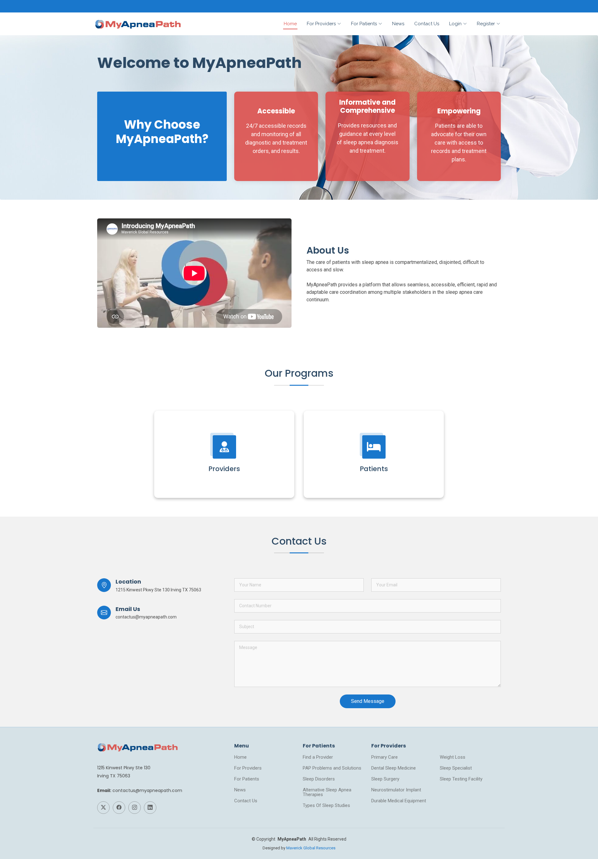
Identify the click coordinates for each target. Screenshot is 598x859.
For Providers (248, 768)
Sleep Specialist (456, 768)
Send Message (367, 701)
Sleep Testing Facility (461, 779)
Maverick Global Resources (310, 848)
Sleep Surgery (385, 779)
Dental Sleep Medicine (393, 768)
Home (290, 23)
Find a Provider (318, 757)
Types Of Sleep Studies (326, 805)
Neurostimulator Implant (396, 790)
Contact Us (426, 23)
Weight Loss (452, 757)
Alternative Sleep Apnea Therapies (327, 792)
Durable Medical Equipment (398, 801)
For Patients (246, 779)
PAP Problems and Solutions (332, 768)
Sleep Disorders (319, 779)
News (398, 23)
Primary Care (384, 757)
